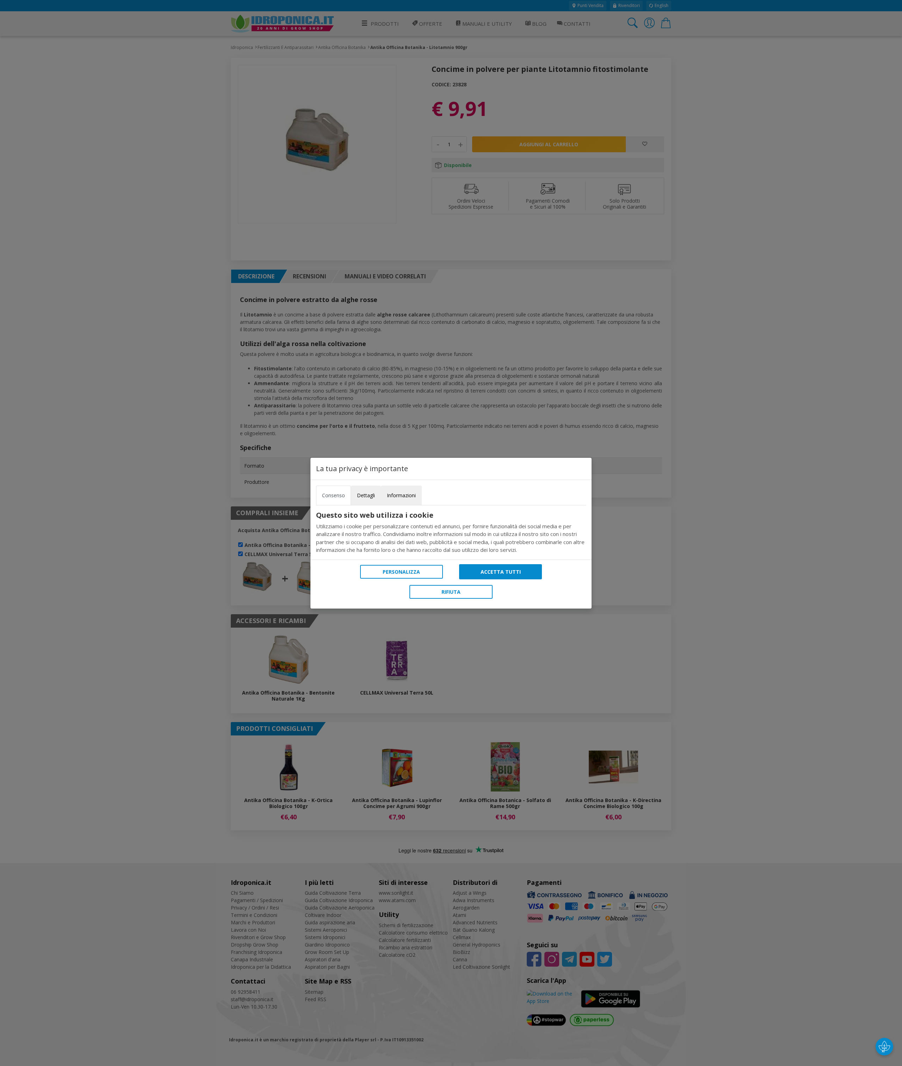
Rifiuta (451, 592)
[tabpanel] (451, 532)
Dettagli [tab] (366, 495)
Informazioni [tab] (401, 495)
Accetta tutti (501, 571)
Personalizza (401, 571)
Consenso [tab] (333, 495)
